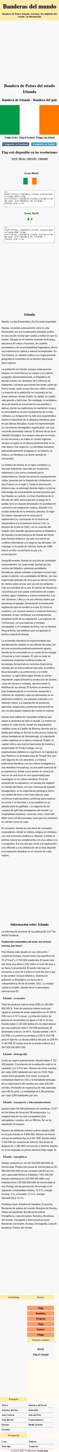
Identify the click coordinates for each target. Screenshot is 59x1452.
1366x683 (43, 159)
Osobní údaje (42, 1451)
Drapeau (40, 1318)
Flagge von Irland (45, 137)
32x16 (14, 159)
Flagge (40, 1334)
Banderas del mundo (29, 6)
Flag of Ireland (26, 137)
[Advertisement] (29, 50)
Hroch (40, 1349)
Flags (40, 1308)
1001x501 (31, 159)
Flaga (41, 1324)
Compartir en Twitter (44, 144)
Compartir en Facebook (16, 144)
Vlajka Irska (11, 137)
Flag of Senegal (40, 1354)
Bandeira (40, 1313)
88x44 (22, 159)
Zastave (41, 1329)
